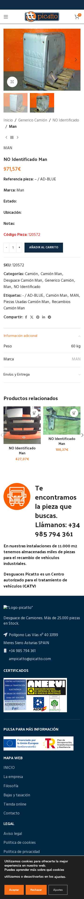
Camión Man (51, 274)
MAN (8, 148)
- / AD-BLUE (32, 295)
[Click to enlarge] (12, 82)
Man (13, 127)
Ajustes (58, 890)
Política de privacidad (22, 852)
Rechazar (36, 890)
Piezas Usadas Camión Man (26, 302)
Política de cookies (20, 843)
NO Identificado (65, 120)
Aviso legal (13, 834)
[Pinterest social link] (38, 317)
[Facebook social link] (26, 317)
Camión (31, 274)
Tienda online (15, 804)
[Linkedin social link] (43, 317)
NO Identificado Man (22, 450)
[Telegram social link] (49, 317)
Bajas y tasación (17, 795)
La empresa (13, 777)
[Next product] (17, 137)
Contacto (12, 813)
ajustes (59, 877)
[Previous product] (6, 137)
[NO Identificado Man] (22, 425)
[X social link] (32, 317)
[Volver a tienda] (12, 137)
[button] (8, 59)
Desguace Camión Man (23, 280)
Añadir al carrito (43, 247)
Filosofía (11, 786)
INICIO (9, 768)
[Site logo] (42, 16)
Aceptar (14, 890)
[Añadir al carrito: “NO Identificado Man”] (34, 413)
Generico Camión (32, 120)
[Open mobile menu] (5, 16)
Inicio (8, 120)
